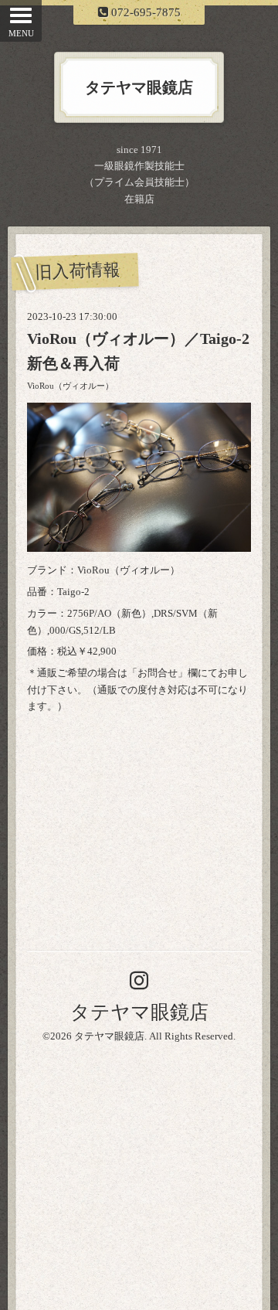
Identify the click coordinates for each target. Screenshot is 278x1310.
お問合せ (157, 673)
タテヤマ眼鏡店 (139, 1012)
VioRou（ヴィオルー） (70, 386)
